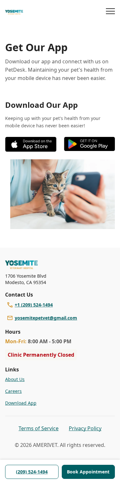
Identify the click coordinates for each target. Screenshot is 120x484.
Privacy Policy (85, 428)
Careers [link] (13, 391)
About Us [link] (15, 379)
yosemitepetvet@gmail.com (46, 318)
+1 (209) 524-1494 (34, 305)
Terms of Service (39, 428)
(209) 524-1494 (32, 472)
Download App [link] (20, 403)
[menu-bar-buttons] (110, 12)
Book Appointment (88, 472)
